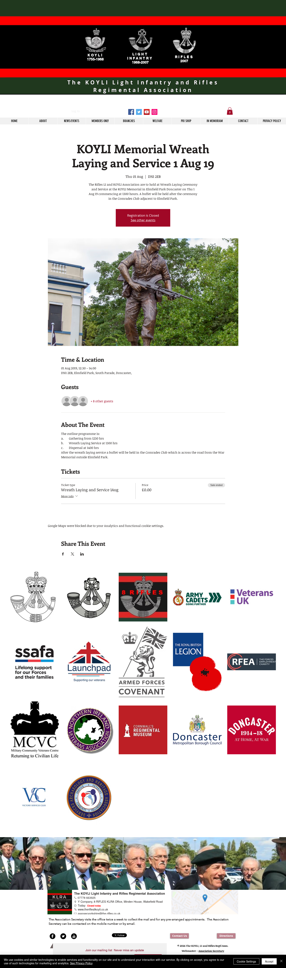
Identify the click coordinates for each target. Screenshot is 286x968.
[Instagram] (154, 112)
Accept (269, 961)
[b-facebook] (52, 936)
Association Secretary (211, 951)
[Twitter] (139, 112)
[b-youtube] (74, 936)
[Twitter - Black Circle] (63, 936)
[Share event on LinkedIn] (82, 554)
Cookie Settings (246, 961)
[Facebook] (131, 112)
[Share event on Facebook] (63, 554)
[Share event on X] (72, 554)
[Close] (281, 961)
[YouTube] (147, 112)
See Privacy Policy (81, 963)
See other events (143, 220)
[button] (230, 111)
